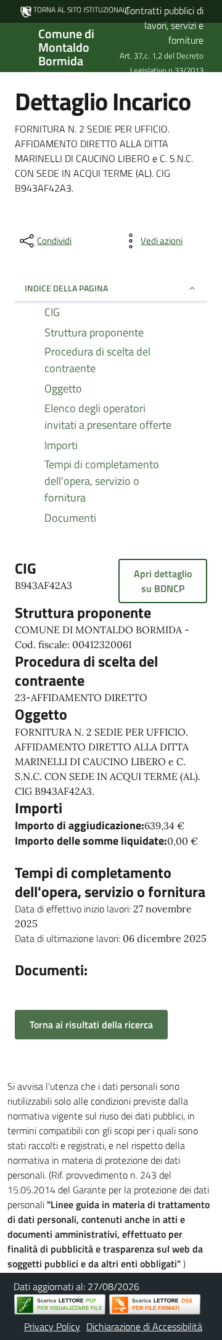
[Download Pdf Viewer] (60, 1304)
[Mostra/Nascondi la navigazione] (14, 46)
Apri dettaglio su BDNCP (163, 581)
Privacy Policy (52, 1326)
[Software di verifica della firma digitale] (155, 1304)
